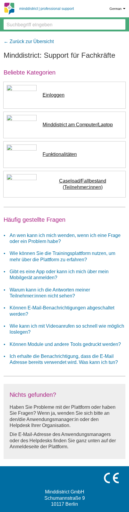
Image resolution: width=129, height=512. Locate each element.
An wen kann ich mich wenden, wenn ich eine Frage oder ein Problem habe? (65, 238)
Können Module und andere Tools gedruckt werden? (65, 344)
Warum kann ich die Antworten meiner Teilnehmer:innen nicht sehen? (50, 292)
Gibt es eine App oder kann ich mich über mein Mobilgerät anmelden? (59, 274)
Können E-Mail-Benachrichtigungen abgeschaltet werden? (62, 310)
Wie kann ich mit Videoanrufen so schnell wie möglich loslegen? (67, 329)
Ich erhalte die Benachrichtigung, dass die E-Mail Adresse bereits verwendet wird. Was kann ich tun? (64, 359)
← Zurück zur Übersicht (29, 41)
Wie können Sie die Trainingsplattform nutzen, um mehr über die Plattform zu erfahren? (62, 256)
